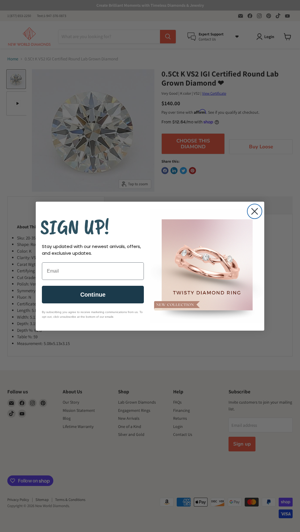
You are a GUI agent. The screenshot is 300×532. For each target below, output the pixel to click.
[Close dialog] (254, 211)
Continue (92, 294)
